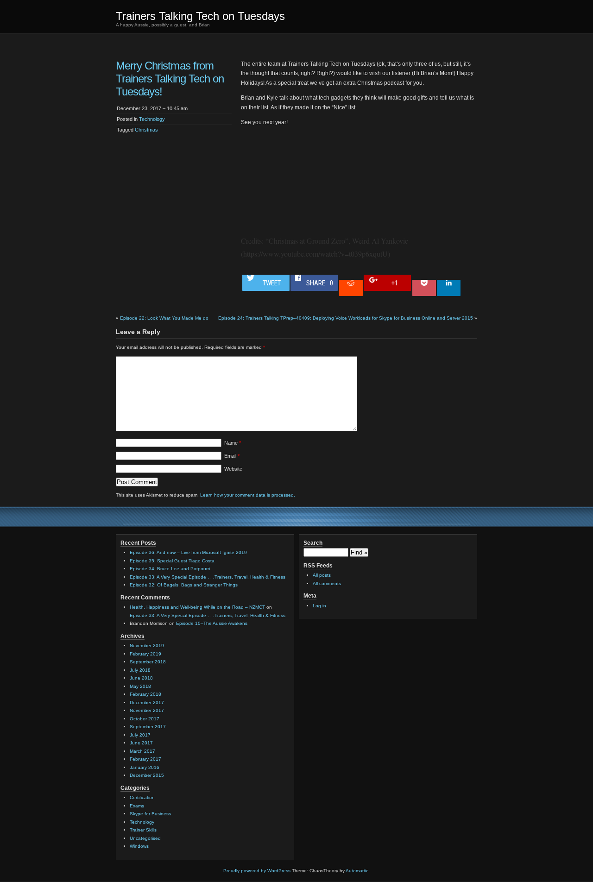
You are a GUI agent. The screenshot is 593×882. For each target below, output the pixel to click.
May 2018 (140, 686)
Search (312, 543)
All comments (327, 583)
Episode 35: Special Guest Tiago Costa (172, 560)
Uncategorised (145, 838)
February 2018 (145, 694)
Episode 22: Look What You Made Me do (164, 318)
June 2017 (141, 742)
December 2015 (147, 775)
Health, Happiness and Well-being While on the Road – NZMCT (197, 607)
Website (233, 469)
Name (232, 443)
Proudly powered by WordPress (256, 870)
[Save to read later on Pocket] (424, 288)
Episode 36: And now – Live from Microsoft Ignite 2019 (188, 552)
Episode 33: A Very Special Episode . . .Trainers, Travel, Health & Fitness (207, 577)
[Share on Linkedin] (449, 288)
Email (232, 456)
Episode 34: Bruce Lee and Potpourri (170, 568)
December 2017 (147, 702)
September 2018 (148, 661)
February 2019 (145, 653)
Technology (152, 119)
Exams (137, 805)
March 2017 (142, 751)
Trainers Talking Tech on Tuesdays (200, 16)
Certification (142, 797)
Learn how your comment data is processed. (247, 495)
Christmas (146, 129)
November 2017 (147, 710)
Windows (139, 846)
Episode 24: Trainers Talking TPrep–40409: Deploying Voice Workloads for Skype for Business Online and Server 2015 (345, 318)
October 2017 (144, 718)
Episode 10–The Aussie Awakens (211, 623)
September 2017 (148, 726)
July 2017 (140, 734)
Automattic (357, 870)
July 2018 (140, 670)
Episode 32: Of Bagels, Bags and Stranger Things (184, 584)
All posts (322, 575)
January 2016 (144, 767)
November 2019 (147, 645)
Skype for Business (150, 813)
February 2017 (145, 759)
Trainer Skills (143, 829)
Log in (319, 605)
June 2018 (141, 677)
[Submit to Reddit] (351, 288)
